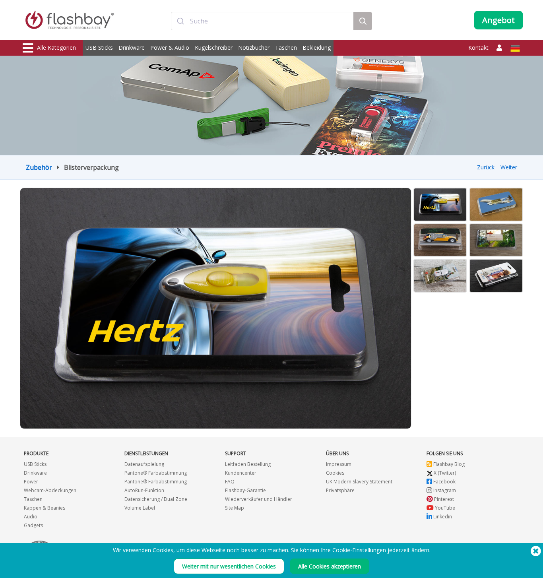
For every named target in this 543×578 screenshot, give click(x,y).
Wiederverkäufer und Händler (258, 499)
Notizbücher (254, 47)
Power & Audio (169, 47)
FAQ (230, 481)
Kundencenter (240, 472)
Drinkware (131, 47)
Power (31, 481)
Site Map (234, 507)
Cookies (335, 472)
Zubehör (39, 167)
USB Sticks (99, 47)
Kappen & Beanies (44, 507)
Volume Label (139, 507)
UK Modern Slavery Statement (359, 481)
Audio (30, 516)
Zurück (486, 167)
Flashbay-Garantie (245, 490)
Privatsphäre (340, 490)
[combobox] (262, 21)
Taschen (286, 47)
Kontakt (478, 47)
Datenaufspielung (144, 464)
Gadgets (33, 525)
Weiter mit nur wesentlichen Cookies (229, 566)
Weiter (508, 167)
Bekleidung (317, 47)
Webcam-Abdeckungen (50, 490)
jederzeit (399, 550)
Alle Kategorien (56, 47)
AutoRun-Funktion (144, 490)
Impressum (338, 464)
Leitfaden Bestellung (248, 464)
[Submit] (180, 21)
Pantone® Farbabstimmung (155, 472)
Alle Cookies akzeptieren (329, 566)
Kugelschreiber (214, 47)
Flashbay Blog (448, 464)
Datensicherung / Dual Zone (155, 499)
